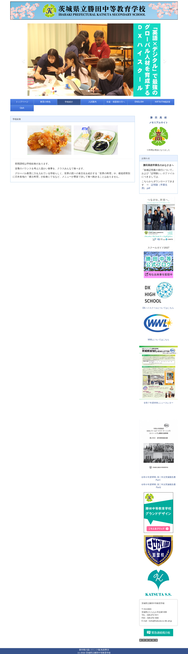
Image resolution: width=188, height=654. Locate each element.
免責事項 (105, 649)
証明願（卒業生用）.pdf (154, 186)
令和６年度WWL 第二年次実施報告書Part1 (158, 478)
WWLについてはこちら (158, 339)
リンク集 (96, 649)
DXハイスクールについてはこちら (158, 307)
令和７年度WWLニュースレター (158, 402)
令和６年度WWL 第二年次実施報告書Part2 (158, 486)
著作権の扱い (85, 649)
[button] (22, 60)
